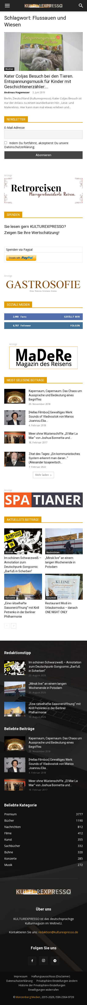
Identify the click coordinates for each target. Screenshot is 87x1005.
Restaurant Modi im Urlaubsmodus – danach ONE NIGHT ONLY (61, 608)
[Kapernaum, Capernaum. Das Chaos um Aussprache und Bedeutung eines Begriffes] (14, 396)
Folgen (75, 325)
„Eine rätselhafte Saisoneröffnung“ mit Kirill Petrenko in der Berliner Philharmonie (55, 708)
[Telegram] (55, 961)
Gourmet (51, 597)
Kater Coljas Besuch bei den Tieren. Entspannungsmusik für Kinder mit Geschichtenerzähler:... (38, 81)
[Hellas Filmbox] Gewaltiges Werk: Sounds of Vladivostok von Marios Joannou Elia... (51, 416)
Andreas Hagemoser (17, 92)
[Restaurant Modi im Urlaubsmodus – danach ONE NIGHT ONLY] (64, 587)
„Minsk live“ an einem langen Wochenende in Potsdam (60, 562)
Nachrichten (53, 552)
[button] (7, 5)
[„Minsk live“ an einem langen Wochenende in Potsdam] (64, 541)
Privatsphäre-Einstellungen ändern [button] (57, 981)
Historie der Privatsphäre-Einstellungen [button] (42, 985)
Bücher (9, 69)
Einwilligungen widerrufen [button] (43, 989)
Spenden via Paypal (19, 250)
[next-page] (13, 625)
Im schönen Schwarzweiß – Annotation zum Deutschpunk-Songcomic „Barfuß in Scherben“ (55, 666)
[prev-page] (7, 625)
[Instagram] (43, 960)
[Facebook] (32, 961)
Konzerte (10, 597)
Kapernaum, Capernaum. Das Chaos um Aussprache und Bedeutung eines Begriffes (55, 395)
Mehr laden (42, 475)
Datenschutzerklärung (19, 981)
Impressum (20, 976)
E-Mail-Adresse (14, 128)
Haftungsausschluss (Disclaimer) (50, 976)
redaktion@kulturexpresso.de (58, 932)
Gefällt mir (72, 316)
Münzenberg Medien (28, 997)
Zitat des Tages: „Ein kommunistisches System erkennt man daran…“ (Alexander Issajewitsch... (54, 458)
